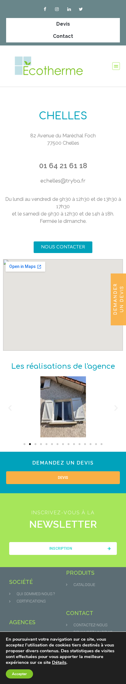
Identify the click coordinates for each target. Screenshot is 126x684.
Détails (59, 662)
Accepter (19, 673)
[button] (116, 66)
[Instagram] (57, 9)
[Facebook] (45, 9)
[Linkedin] (69, 9)
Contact (63, 36)
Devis (63, 24)
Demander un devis (118, 299)
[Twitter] (81, 9)
